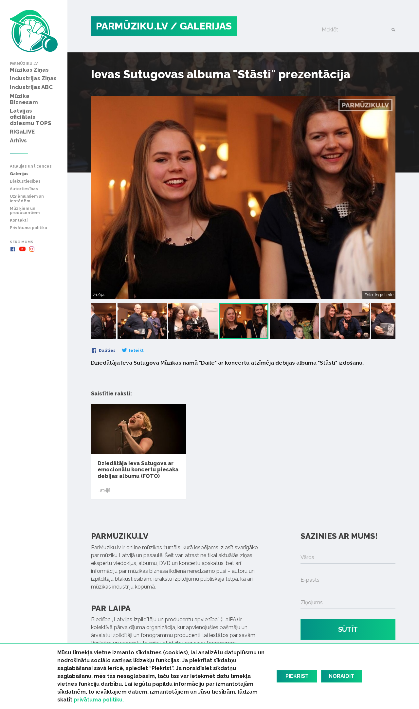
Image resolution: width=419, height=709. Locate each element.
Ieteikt (136, 350)
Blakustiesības (25, 181)
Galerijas (19, 174)
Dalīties (107, 350)
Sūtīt (348, 629)
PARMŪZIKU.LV (132, 26)
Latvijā (104, 490)
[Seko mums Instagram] (32, 249)
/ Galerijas (201, 26)
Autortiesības (24, 189)
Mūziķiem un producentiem (25, 211)
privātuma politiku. (99, 700)
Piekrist (297, 676)
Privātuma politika (28, 228)
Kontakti (18, 220)
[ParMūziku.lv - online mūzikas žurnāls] (34, 31)
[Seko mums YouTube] (22, 249)
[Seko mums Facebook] (13, 249)
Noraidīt (341, 676)
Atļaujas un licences (31, 166)
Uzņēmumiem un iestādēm (27, 198)
